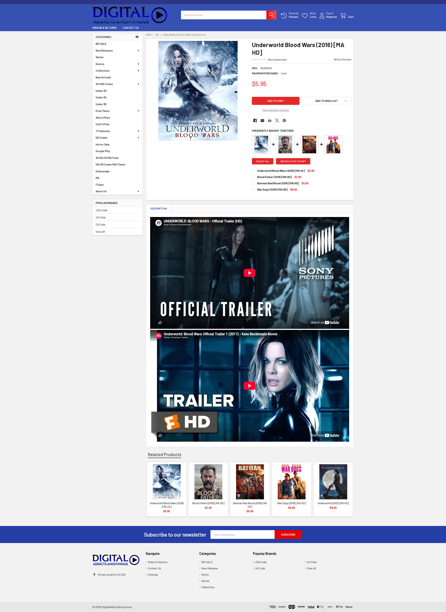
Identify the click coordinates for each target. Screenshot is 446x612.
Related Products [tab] (164, 454)
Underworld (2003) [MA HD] (333, 503)
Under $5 (101, 104)
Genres (100, 63)
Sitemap (153, 574)
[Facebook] (255, 120)
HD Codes (101, 137)
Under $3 (101, 90)
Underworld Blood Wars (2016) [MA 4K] (281, 170)
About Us (101, 191)
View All (100, 231)
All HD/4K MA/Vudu (107, 157)
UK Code (101, 217)
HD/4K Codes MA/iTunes (110, 164)
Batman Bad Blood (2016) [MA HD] (278, 183)
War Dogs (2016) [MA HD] (272, 189)
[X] (277, 120)
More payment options (276, 110)
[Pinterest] (284, 120)
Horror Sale (103, 144)
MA (97, 177)
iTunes (100, 184)
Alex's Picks (103, 117)
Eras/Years (102, 110)
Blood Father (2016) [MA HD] (274, 177)
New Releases (104, 50)
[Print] (270, 120)
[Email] (262, 120)
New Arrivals (103, 77)
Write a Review (342, 59)
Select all (262, 161)
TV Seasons (103, 131)
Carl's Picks (103, 124)
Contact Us (131, 27)
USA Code (101, 210)
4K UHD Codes (104, 84)
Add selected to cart (293, 161)
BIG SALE (101, 43)
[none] (198, 91)
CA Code (100, 224)
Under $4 (101, 97)
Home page (102, 171)
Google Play (103, 151)
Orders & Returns (104, 27)
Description (158, 208)
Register (331, 16)
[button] (326, 101)
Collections (103, 70)
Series (99, 57)
